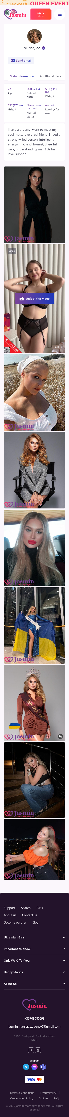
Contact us (29, 915)
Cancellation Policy (21, 1098)
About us (10, 915)
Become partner (15, 922)
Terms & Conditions (22, 1093)
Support (9, 908)
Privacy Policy (48, 1093)
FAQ (56, 1098)
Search (26, 908)
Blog (35, 922)
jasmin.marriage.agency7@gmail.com (34, 1026)
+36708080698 (34, 1018)
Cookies (43, 1098)
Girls (39, 908)
